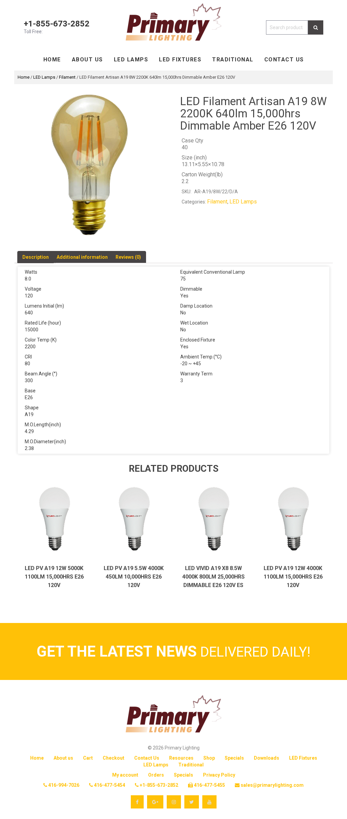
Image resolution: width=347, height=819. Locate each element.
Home (52, 59)
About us (87, 59)
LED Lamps (131, 59)
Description (35, 257)
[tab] (35, 257)
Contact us (284, 59)
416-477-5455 (209, 785)
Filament (67, 77)
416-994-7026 (63, 785)
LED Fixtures (180, 59)
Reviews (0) (128, 257)
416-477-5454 (109, 785)
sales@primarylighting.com (272, 785)
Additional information (82, 257)
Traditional (232, 59)
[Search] (315, 27)
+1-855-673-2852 (56, 23)
